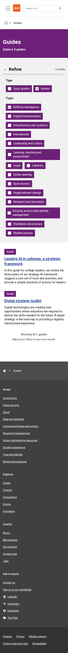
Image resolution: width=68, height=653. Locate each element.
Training (7, 490)
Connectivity (10, 398)
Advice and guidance (15, 461)
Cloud (6, 412)
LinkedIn (12, 596)
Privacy (20, 636)
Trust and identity (13, 454)
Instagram (13, 603)
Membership (10, 540)
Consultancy (10, 497)
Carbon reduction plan (15, 643)
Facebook (13, 610)
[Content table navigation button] (8, 8)
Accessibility (39, 643)
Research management (16, 433)
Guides (17, 23)
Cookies (7, 636)
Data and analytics (13, 419)
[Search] (60, 8)
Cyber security (11, 405)
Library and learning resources (20, 440)
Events (7, 504)
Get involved (10, 546)
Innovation (9, 511)
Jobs (6, 561)
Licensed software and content (20, 426)
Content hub (10, 554)
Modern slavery (38, 636)
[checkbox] (19, 88)
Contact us (9, 582)
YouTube (13, 617)
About (6, 532)
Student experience (14, 447)
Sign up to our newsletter (17, 589)
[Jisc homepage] (16, 8)
